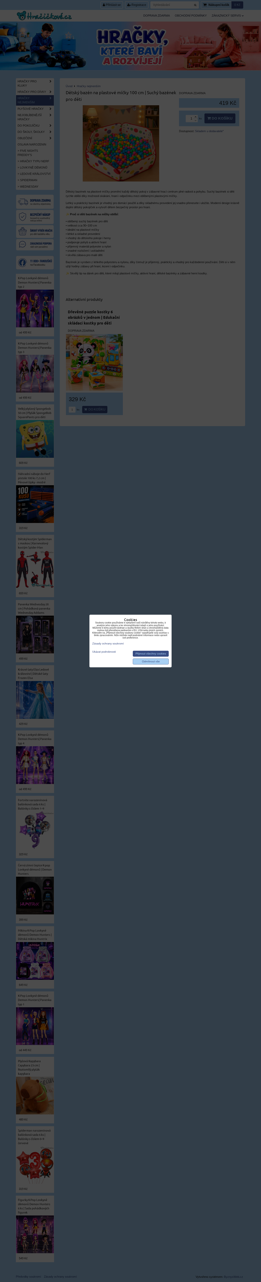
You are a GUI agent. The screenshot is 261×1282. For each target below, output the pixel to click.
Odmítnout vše (151, 661)
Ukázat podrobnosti (104, 651)
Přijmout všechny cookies (150, 653)
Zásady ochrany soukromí (108, 643)
